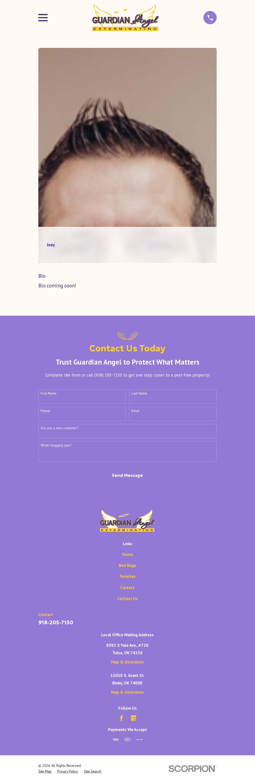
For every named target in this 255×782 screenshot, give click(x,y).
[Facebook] (122, 718)
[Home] (125, 17)
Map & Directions (127, 662)
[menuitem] (45, 771)
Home (127, 554)
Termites (127, 576)
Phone (45, 411)
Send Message (127, 475)
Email (135, 411)
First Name (49, 393)
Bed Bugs (127, 565)
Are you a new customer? (60, 428)
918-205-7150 (55, 622)
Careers (127, 587)
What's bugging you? (56, 445)
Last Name (139, 393)
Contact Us (127, 598)
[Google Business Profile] (133, 718)
